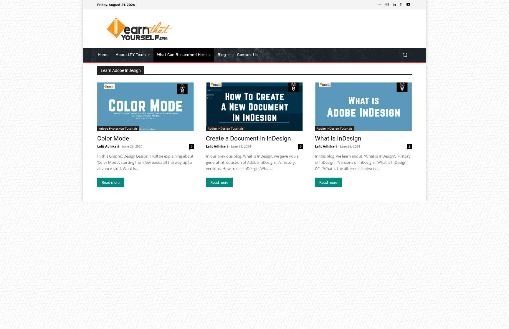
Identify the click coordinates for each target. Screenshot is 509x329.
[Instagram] (387, 4)
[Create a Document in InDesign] (254, 106)
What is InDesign (338, 138)
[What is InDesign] (363, 106)
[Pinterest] (401, 4)
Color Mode (113, 138)
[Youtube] (408, 4)
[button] (405, 55)
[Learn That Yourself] (139, 28)
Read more (111, 182)
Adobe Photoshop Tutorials (118, 128)
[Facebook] (380, 4)
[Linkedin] (394, 4)
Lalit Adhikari (108, 146)
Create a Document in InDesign (248, 138)
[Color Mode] (145, 106)
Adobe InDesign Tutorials (226, 128)
